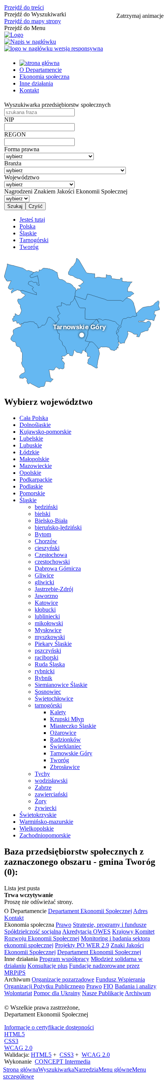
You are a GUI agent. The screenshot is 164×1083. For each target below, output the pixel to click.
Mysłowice (48, 630)
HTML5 (14, 1034)
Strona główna (20, 1069)
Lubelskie (31, 438)
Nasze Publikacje (103, 993)
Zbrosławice (65, 767)
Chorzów (46, 541)
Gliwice (44, 575)
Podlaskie (31, 486)
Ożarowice (63, 732)
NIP (9, 119)
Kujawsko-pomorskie (45, 431)
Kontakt (29, 90)
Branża (12, 163)
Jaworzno (46, 596)
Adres (140, 911)
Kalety (58, 712)
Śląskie (28, 500)
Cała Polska (33, 418)
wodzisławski (51, 780)
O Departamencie (40, 70)
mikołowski (49, 623)
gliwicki (44, 582)
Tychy (42, 774)
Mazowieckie (35, 466)
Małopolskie (34, 459)
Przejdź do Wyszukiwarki (35, 14)
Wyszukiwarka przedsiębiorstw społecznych (57, 104)
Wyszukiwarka (56, 1069)
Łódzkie (29, 452)
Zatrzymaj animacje (140, 16)
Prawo (63, 924)
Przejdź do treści (24, 7)
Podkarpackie (35, 479)
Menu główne (115, 1069)
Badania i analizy (135, 986)
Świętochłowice (54, 698)
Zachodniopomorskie (45, 835)
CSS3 (11, 1041)
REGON (15, 134)
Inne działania (36, 83)
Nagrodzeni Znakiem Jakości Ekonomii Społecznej (65, 191)
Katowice (46, 602)
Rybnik (43, 678)
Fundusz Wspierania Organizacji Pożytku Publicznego (74, 982)
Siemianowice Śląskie (61, 685)
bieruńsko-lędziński (58, 527)
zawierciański (51, 794)
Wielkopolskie (36, 828)
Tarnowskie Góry (71, 753)
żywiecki (45, 808)
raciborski (46, 657)
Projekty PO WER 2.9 (82, 945)
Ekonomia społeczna (44, 76)
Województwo (21, 177)
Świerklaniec (65, 746)
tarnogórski (48, 705)
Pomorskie (32, 493)
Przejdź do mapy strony (32, 21)
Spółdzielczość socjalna (32, 931)
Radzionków (65, 739)
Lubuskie (30, 445)
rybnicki (45, 671)
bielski (42, 514)
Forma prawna (21, 149)
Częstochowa (51, 555)
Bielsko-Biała (51, 520)
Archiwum (138, 993)
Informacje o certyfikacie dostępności (49, 1027)
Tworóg (59, 760)
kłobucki (45, 609)
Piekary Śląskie (53, 644)
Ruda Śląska (50, 664)
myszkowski (50, 637)
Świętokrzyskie (37, 815)
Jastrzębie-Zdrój (54, 589)
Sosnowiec (48, 691)
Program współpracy (64, 959)
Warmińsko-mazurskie (46, 821)
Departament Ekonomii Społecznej (90, 911)
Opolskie (30, 472)
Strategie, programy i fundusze (109, 924)
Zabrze (43, 787)
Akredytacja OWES (86, 931)
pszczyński (48, 650)
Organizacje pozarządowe (63, 979)
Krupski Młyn (67, 719)
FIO (108, 986)
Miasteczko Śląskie (73, 726)
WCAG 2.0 (18, 1048)
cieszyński (47, 548)
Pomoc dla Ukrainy (57, 993)
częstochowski (52, 561)
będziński (46, 507)
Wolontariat (18, 993)
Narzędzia (86, 1069)
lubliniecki (47, 616)
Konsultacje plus (47, 965)
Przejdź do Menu (24, 28)
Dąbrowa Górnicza (58, 568)
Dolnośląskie (35, 425)
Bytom (43, 534)
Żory (41, 801)
